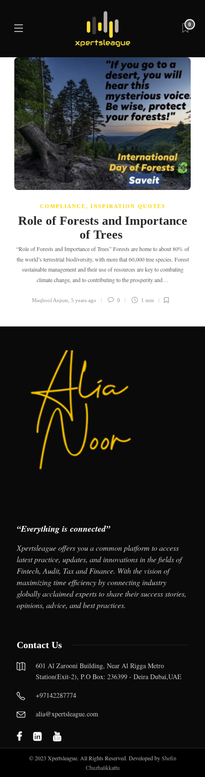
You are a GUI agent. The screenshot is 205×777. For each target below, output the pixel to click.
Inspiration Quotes (128, 206)
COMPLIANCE (63, 206)
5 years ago (83, 300)
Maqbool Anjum (50, 300)
